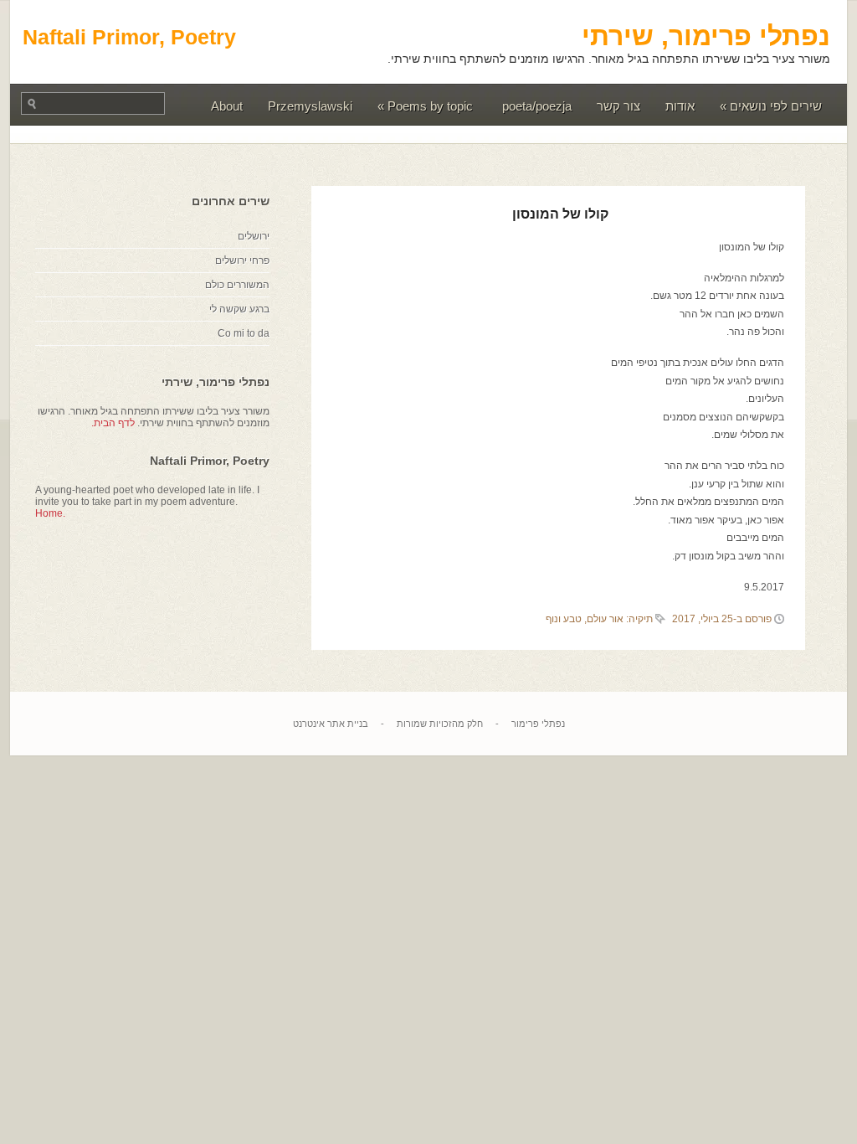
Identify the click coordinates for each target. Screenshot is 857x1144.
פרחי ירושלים (242, 260)
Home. (50, 513)
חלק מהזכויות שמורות (440, 724)
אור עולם (605, 619)
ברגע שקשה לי (239, 309)
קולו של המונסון (560, 214)
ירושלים (253, 236)
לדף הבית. (113, 423)
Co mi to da (243, 333)
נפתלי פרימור (538, 724)
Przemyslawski (310, 106)
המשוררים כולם (237, 285)
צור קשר (618, 106)
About (227, 106)
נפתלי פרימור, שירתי (706, 36)
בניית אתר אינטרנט (330, 724)
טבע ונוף (564, 619)
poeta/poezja (537, 106)
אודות (680, 106)
